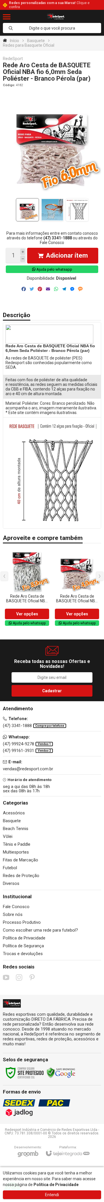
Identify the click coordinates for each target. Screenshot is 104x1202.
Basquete (36, 40)
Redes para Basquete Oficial (28, 45)
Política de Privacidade (24, 938)
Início (14, 40)
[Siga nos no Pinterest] (32, 977)
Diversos (11, 883)
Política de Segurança (23, 945)
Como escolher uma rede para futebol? (40, 930)
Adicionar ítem (67, 255)
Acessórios (14, 813)
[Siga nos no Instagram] (19, 977)
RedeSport (13, 59)
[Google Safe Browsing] (61, 1072)
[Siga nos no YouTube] (6, 977)
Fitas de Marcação (20, 860)
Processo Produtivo (22, 922)
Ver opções (27, 614)
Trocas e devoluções (23, 953)
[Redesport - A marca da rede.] (56, 16)
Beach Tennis (15, 828)
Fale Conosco (52, 242)
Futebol (10, 867)
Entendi (52, 1194)
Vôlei (7, 836)
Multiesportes (16, 852)
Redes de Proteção (21, 875)
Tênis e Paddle (16, 844)
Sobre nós (13, 914)
